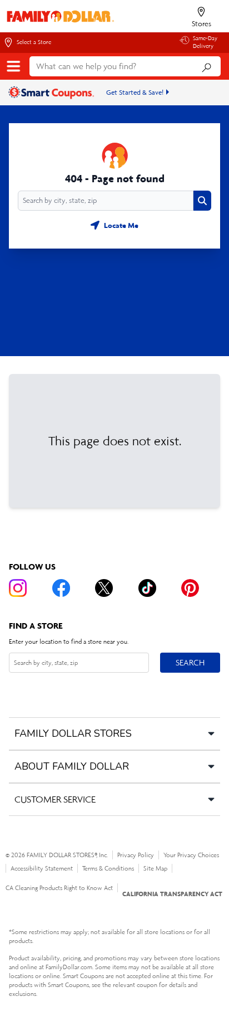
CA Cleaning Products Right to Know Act (59, 888)
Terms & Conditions (108, 868)
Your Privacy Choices (191, 855)
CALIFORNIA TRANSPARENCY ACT (172, 893)
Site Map (155, 868)
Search (190, 662)
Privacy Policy (135, 855)
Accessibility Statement (42, 868)
